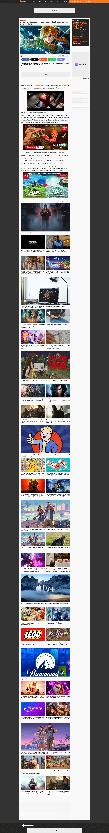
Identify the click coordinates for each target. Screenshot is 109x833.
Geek (45, 1)
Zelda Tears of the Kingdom (57, 157)
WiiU (74, 43)
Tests (58, 1)
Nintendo (81, 31)
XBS (75, 1)
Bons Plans (65, 1)
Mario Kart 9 (65, 85)
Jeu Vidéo (33, 1)
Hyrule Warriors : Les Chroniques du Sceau (83, 23)
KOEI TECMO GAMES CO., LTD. (83, 34)
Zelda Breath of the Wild (39, 157)
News (24, 20)
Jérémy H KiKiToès (28, 55)
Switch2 (81, 25)
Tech (40, 1)
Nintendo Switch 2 (39, 85)
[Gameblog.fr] (24, 1)
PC (70, 1)
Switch (74, 38)
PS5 (72, 1)
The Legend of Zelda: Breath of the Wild (80, 42)
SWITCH (78, 1)
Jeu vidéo (21, 20)
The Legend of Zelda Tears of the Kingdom (79, 37)
